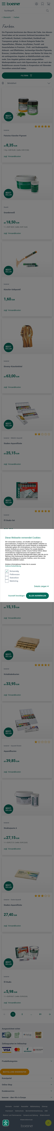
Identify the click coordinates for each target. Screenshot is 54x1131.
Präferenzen (15, 574)
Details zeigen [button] (40, 586)
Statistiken (14, 578)
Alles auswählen (37, 596)
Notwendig (14, 571)
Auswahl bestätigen (16, 596)
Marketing (14, 581)
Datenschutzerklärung (13, 566)
